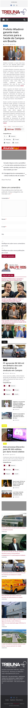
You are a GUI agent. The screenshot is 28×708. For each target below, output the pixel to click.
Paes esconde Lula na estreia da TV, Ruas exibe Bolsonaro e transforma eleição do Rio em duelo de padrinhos (14, 322)
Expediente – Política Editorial (16, 700)
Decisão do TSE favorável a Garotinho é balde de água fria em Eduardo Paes (12, 279)
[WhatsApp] (17, 5)
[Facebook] (11, 5)
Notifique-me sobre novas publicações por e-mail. (13, 252)
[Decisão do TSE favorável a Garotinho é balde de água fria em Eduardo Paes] (14, 282)
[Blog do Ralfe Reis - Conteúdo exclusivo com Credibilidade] (14, 128)
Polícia (5, 360)
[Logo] (14, 662)
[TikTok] (7, 484)
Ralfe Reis (13, 44)
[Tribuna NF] (14, 12)
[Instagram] (14, 5)
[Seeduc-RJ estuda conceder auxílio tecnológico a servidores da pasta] (14, 514)
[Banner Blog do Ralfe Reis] (14, 267)
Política (5, 25)
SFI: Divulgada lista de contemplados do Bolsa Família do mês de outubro (13, 174)
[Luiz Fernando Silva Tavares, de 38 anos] (7, 405)
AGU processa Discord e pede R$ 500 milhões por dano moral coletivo (13, 449)
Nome (4, 219)
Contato (7, 700)
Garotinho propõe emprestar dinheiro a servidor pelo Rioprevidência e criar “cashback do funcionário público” (13, 300)
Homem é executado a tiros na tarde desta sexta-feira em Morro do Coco (19, 416)
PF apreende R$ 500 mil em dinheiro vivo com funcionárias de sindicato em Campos (13, 367)
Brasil (5, 443)
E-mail (4, 227)
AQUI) (22, 85)
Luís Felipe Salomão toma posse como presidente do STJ (18, 493)
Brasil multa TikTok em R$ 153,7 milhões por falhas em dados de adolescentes (19, 483)
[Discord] (14, 434)
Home (5, 126)
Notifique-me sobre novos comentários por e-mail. (13, 245)
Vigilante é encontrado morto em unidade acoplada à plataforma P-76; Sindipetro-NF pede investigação (19, 404)
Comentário (6, 198)
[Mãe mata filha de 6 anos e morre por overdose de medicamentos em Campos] (14, 580)
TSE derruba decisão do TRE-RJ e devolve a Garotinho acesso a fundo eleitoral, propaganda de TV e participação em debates (13, 553)
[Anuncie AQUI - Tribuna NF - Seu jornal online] (14, 148)
